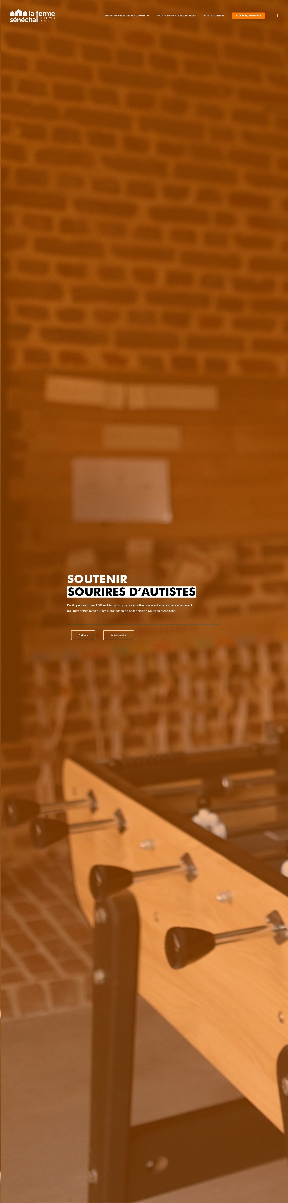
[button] (83, 635)
